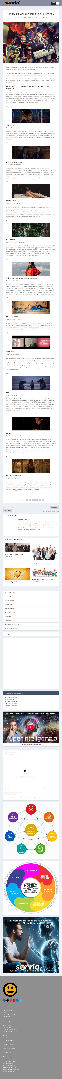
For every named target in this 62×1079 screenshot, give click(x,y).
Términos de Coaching (11, 697)
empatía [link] (38, 294)
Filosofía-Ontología (10, 604)
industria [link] (21, 100)
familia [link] (24, 172)
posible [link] (27, 484)
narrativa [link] (30, 253)
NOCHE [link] (16, 317)
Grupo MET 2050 (8, 1052)
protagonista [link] (35, 451)
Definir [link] (8, 67)
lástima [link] (51, 294)
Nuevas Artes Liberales (9, 1048)
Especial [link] (36, 400)
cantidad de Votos (35, 75)
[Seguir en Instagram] (11, 1000)
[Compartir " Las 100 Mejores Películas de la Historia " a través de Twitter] (30, 500)
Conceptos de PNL (10, 699)
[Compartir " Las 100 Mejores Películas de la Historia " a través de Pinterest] (33, 500)
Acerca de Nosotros (8, 1010)
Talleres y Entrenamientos (12, 624)
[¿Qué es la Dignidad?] (17, 574)
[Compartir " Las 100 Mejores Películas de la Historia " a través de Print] (43, 500)
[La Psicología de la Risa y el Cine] (17, 547)
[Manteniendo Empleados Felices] (44, 552)
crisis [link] (36, 247)
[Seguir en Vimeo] (20, 1000)
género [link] (18, 98)
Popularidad (25, 75)
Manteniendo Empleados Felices (41, 564)
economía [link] (12, 249)
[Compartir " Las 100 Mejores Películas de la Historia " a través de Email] (39, 500)
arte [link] (35, 78)
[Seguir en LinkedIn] (17, 1000)
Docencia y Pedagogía (11, 705)
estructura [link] (30, 174)
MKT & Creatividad (44, 17)
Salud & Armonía (9, 620)
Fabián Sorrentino (26, 17)
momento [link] (10, 213)
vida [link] (30, 445)
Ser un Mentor (7, 1016)
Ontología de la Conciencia (10, 1027)
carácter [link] (15, 489)
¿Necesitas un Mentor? (9, 1014)
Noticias (5, 1012)
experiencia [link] (50, 137)
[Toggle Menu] (53, 3)
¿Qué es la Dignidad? (11, 582)
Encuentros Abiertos (8, 1044)
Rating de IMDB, (17, 75)
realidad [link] (31, 133)
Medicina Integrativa (10, 707)
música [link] (32, 137)
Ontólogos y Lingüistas (11, 703)
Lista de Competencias (11, 701)
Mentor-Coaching (9, 608)
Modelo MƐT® (7, 1025)
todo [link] (23, 249)
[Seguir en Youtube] (14, 1000)
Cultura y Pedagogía (10, 597)
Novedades (8, 616)
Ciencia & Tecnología (10, 593)
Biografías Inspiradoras (9, 1029)
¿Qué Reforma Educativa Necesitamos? (43, 579)
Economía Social (9, 600)
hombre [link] (23, 286)
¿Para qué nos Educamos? (10, 1031)
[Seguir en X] (7, 1000)
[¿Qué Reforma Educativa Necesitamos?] (44, 572)
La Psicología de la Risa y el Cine (14, 554)
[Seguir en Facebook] (4, 1000)
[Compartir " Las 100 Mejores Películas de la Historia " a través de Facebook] (27, 500)
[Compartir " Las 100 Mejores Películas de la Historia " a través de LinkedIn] (36, 500)
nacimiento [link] (32, 286)
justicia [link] (50, 170)
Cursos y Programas (8, 1040)
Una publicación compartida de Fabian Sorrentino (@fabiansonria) (25, 797)
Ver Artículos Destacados (11, 628)
